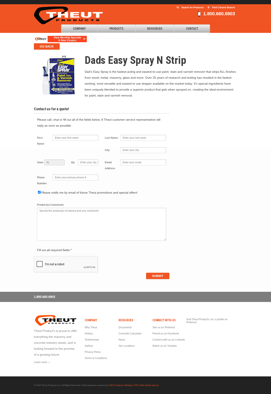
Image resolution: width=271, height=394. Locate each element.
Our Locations (127, 345)
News (122, 339)
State (40, 162)
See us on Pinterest (163, 327)
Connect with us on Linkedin (168, 339)
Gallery (89, 345)
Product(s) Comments (50, 204)
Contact (192, 28)
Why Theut (91, 327)
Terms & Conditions (96, 358)
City (107, 150)
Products (116, 28)
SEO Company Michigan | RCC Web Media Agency (134, 385)
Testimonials (92, 339)
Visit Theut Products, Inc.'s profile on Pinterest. (207, 321)
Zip (73, 162)
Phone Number (42, 180)
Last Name (111, 137)
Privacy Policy (93, 352)
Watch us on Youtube (164, 345)
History (89, 333)
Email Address (110, 165)
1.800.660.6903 (219, 13)
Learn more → (42, 362)
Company (79, 28)
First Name (40, 140)
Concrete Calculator (130, 333)
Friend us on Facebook (165, 333)
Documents (125, 327)
